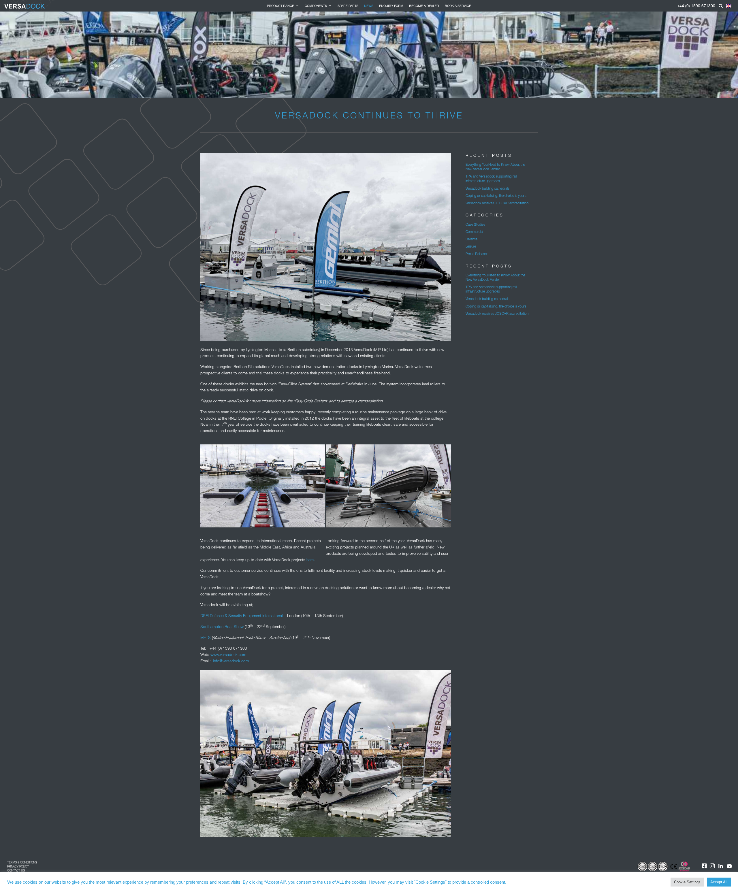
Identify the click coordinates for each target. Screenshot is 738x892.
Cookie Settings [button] (687, 882)
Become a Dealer (424, 5)
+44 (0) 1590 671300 (696, 5)
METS (205, 637)
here (310, 559)
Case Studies (475, 224)
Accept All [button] (718, 882)
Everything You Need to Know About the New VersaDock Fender (495, 166)
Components (316, 5)
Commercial (474, 231)
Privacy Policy (18, 866)
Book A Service (458, 5)
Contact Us (16, 870)
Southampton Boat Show (222, 626)
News (368, 5)
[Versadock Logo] (24, 5)
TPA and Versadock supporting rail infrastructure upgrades (491, 178)
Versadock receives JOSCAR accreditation (497, 203)
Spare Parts (348, 5)
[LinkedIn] (720, 866)
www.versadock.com (228, 654)
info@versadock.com (231, 661)
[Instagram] (712, 866)
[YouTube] (729, 866)
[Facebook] (700, 866)
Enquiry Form (391, 5)
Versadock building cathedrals (487, 188)
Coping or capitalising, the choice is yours (496, 195)
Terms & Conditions (22, 862)
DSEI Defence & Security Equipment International (241, 615)
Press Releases (477, 254)
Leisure (471, 246)
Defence (471, 239)
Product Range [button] (280, 5)
